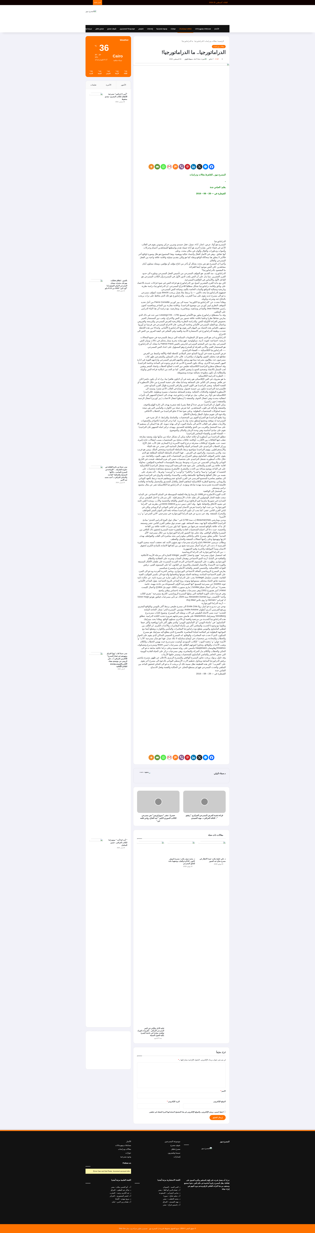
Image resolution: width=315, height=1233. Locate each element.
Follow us (127, 1163)
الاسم (223, 1091)
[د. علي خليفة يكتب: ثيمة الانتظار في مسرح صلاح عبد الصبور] (212, 848)
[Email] (157, 166)
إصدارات (150, 28)
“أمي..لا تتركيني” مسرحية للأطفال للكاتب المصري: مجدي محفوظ (116, 96)
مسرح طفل (99, 28)
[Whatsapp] (163, 166)
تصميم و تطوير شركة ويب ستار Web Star (133, 1228)
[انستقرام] (202, 1154)
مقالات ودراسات (185, 28)
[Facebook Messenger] (205, 166)
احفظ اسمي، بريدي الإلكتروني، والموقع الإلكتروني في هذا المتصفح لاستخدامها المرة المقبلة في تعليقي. (186, 1112)
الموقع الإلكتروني (219, 1101)
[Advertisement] (182, 15)
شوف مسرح (111, 28)
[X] (199, 166)
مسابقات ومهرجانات (203, 28)
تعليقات (93, 85)
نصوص (141, 28)
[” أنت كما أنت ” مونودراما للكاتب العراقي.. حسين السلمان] (96, 931)
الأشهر (123, 85)
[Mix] (175, 166)
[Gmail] (169, 166)
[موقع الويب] (154, 777)
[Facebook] (211, 166)
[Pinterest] (187, 166)
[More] (151, 166)
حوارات (173, 28)
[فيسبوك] (211, 1154)
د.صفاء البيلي (189, 59)
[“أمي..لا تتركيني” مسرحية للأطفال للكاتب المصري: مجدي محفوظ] (96, 185)
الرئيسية (221, 41)
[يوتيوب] (205, 1154)
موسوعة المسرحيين (127, 28)
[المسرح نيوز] (91, 11)
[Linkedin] (193, 166)
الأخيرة (108, 85)
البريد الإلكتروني (173, 1101)
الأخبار (216, 28)
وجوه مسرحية (161, 28)
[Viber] (181, 166)
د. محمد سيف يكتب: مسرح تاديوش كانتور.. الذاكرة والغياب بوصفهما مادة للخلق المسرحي (182, 861)
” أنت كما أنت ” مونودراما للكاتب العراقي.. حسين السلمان (118, 842)
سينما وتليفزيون (85, 28)
